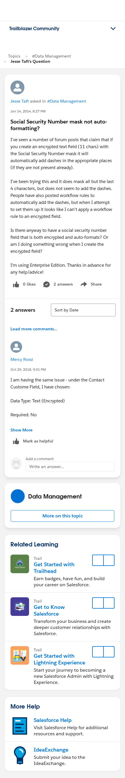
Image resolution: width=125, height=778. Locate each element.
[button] (62, 516)
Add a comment (40, 458)
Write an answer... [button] (46, 466)
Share (90, 285)
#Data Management (51, 56)
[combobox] (83, 310)
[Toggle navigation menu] (113, 28)
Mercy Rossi (21, 359)
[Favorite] (98, 560)
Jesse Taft (19, 101)
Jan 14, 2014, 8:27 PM (28, 111)
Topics (14, 56)
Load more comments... (33, 328)
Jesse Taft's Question (30, 61)
